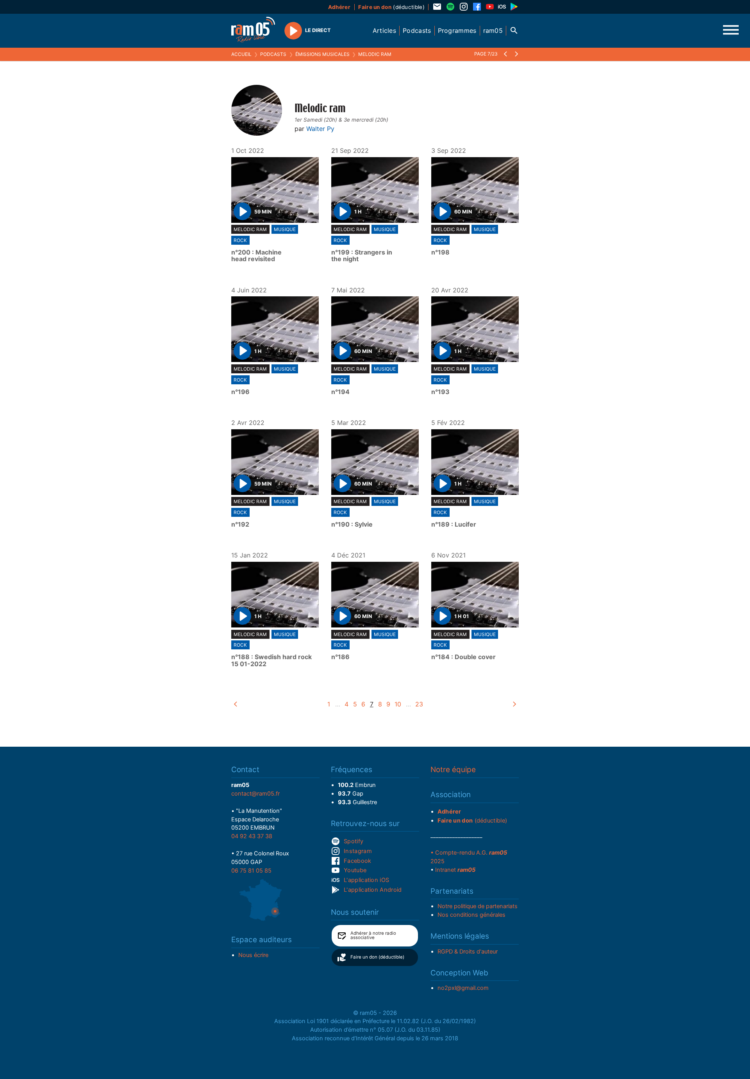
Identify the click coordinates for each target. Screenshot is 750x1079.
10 (398, 704)
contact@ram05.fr (255, 793)
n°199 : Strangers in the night (361, 256)
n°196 (240, 392)
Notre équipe (453, 769)
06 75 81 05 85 (251, 870)
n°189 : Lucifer (453, 524)
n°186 (340, 657)
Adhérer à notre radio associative (373, 935)
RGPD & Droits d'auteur (468, 951)
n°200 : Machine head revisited (256, 256)
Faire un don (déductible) (377, 957)
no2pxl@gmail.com (463, 987)
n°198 (440, 252)
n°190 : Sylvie (352, 524)
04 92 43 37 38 (251, 836)
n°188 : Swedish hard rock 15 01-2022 (271, 660)
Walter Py (320, 129)
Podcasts (273, 54)
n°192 (240, 524)
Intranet (455, 869)
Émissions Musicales (322, 54)
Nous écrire (253, 955)
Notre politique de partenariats (478, 906)
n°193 (440, 392)
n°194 (340, 392)
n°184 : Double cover (463, 657)
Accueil (241, 54)
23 (419, 704)
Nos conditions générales (471, 914)
